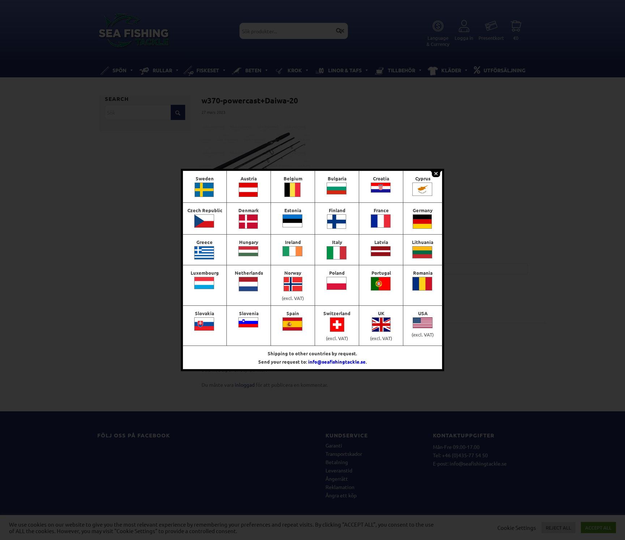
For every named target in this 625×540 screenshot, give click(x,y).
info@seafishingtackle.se (337, 362)
